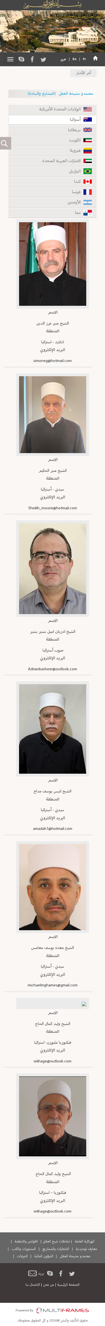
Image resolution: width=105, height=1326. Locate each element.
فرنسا (76, 192)
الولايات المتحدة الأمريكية (60, 109)
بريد (41, 1273)
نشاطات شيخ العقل (56, 1241)
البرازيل (75, 171)
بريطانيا (74, 130)
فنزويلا (75, 151)
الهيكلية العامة (84, 1241)
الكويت (75, 140)
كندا (77, 182)
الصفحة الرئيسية (68, 1284)
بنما (78, 213)
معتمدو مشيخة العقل (75, 1256)
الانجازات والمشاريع (56, 1249)
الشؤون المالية (43, 1256)
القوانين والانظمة (26, 1241)
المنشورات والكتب (24, 1249)
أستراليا (75, 120)
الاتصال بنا (32, 1284)
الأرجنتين (74, 202)
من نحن (48, 1284)
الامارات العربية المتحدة (61, 161)
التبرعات (22, 1256)
